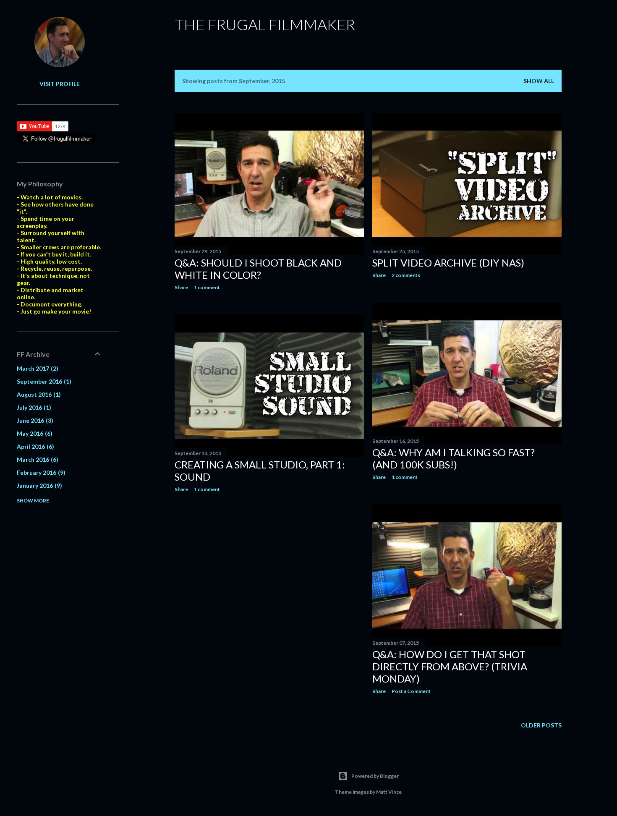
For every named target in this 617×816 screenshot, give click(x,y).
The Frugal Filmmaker (265, 24)
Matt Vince (389, 792)
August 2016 (38, 394)
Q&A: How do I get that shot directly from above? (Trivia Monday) (449, 666)
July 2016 (33, 407)
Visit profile (59, 83)
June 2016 (34, 420)
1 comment (207, 287)
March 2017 (36, 368)
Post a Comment (411, 691)
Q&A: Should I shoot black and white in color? (258, 268)
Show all (538, 80)
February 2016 (40, 472)
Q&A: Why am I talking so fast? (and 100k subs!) (453, 458)
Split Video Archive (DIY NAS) (448, 262)
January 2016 (38, 485)
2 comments (406, 275)
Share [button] (181, 287)
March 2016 (36, 459)
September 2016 (43, 381)
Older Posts (541, 725)
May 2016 (33, 433)
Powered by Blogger (375, 776)
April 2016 (34, 446)
